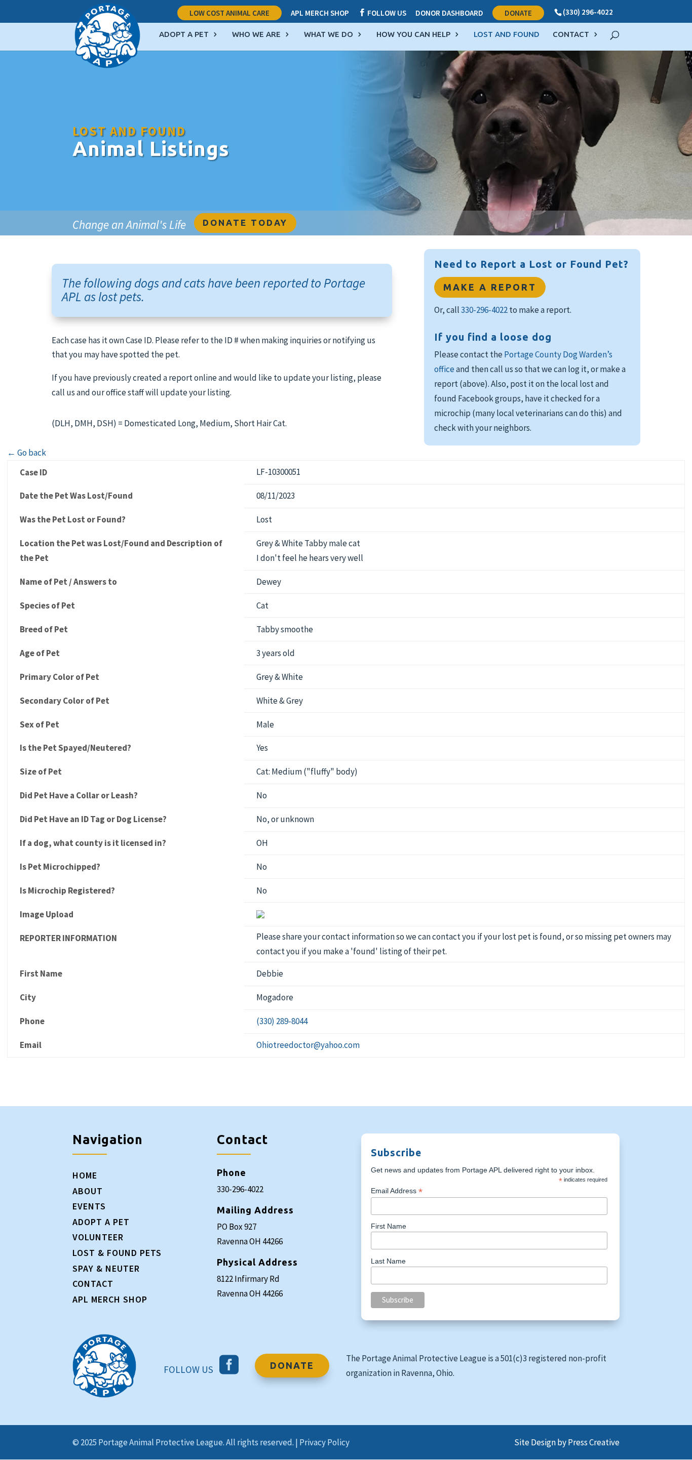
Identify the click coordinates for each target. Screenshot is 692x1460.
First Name (388, 1226)
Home (84, 1175)
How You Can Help (413, 34)
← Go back (26, 452)
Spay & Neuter (106, 1268)
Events (89, 1206)
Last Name (388, 1261)
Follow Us (382, 13)
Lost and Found (507, 34)
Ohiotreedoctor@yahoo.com (308, 1044)
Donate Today (245, 222)
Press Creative (594, 1442)
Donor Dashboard (449, 13)
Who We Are (256, 34)
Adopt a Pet (184, 34)
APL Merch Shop (320, 13)
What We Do (328, 34)
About (87, 1191)
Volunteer (98, 1237)
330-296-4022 (484, 309)
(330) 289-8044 (281, 1021)
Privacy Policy (324, 1442)
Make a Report (489, 287)
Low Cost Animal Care (229, 13)
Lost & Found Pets (117, 1253)
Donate (518, 13)
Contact (571, 34)
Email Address (396, 1191)
